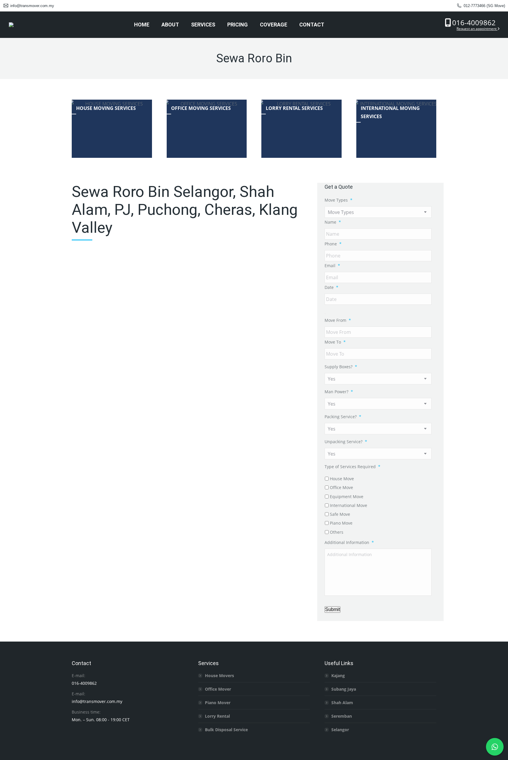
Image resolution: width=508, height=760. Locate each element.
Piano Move (341, 523)
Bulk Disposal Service (226, 729)
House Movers (219, 675)
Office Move (341, 487)
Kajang (338, 675)
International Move (348, 505)
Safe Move (340, 514)
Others (336, 532)
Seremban (341, 716)
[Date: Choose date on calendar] (325, 313)
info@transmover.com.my (32, 6)
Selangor (340, 729)
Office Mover (218, 689)
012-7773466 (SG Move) (484, 6)
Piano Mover (217, 702)
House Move (342, 478)
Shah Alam (342, 702)
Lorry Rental (217, 716)
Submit (332, 609)
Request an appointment (477, 28)
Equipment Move (346, 496)
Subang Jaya (343, 689)
